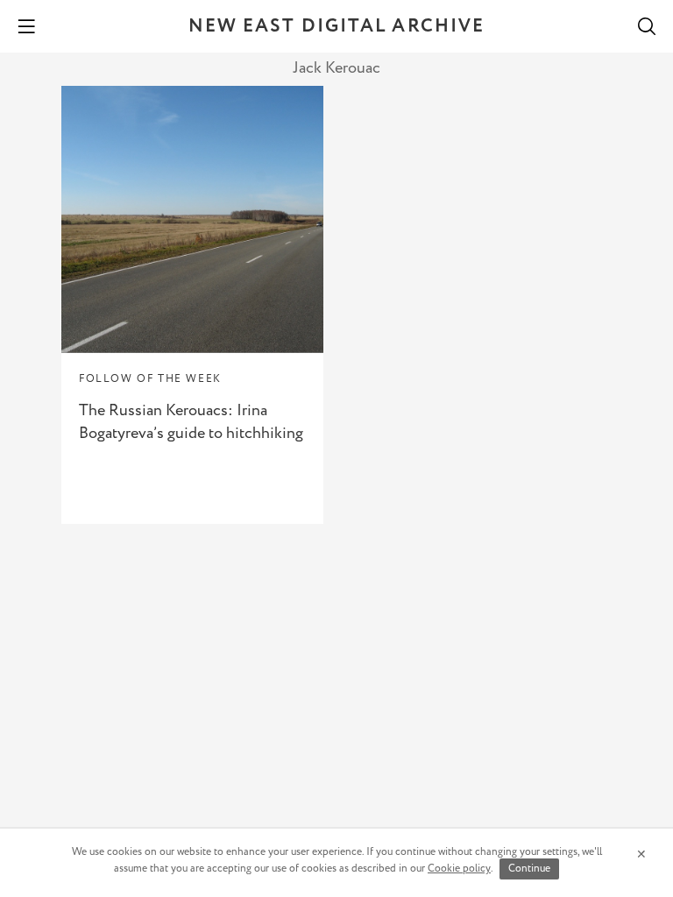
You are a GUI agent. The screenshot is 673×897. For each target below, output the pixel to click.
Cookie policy (459, 868)
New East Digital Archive (336, 27)
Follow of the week (150, 378)
